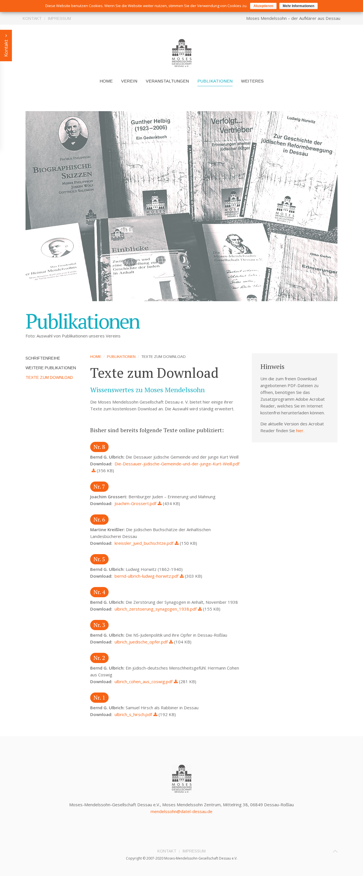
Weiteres (252, 81)
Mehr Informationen (298, 6)
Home (106, 81)
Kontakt (32, 18)
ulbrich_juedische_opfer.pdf (141, 642)
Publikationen (215, 81)
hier (299, 430)
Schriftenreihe (43, 358)
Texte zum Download (49, 377)
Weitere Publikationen (51, 368)
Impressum (59, 18)
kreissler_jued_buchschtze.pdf (144, 543)
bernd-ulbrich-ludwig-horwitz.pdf (146, 576)
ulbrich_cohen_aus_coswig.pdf (143, 681)
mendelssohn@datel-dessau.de (181, 811)
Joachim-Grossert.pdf (135, 503)
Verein (129, 81)
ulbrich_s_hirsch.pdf (133, 714)
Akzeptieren (263, 6)
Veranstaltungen (167, 81)
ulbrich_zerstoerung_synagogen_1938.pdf (156, 609)
